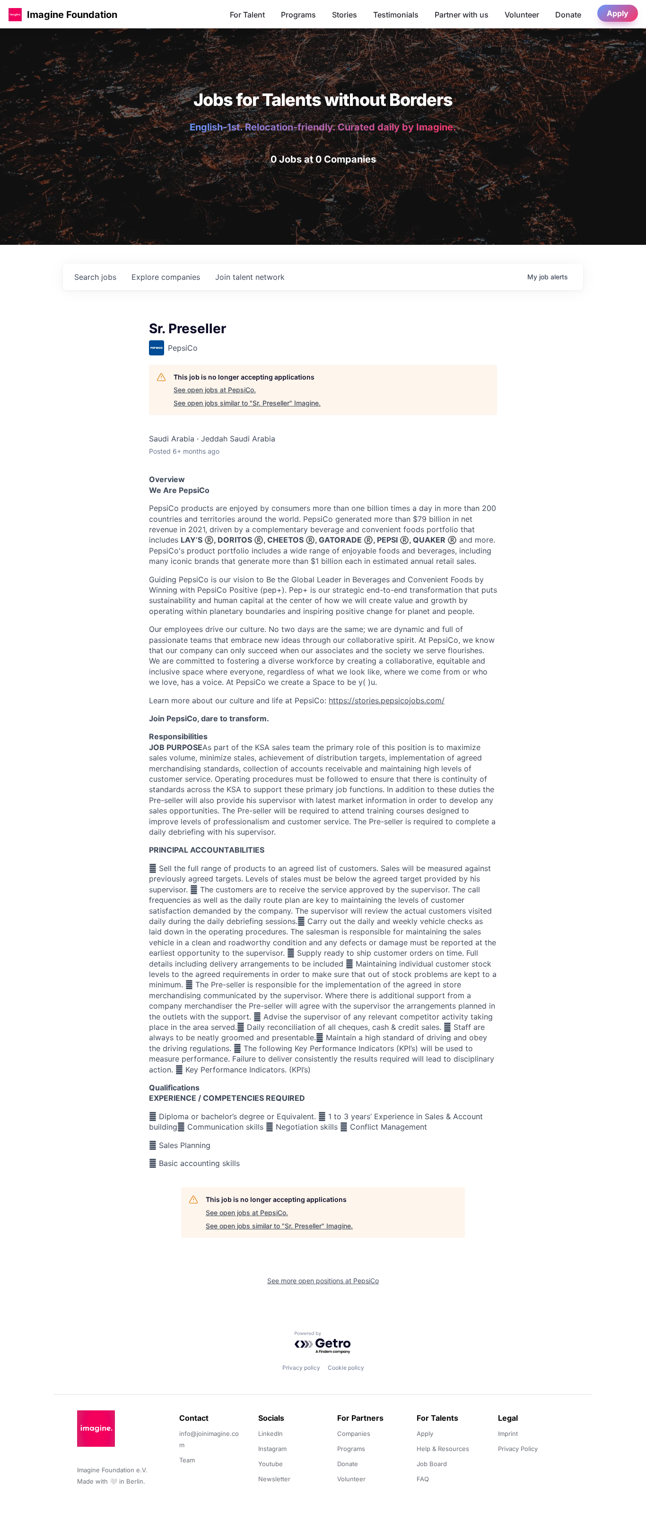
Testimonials (396, 14)
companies (165, 277)
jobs (95, 277)
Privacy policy (301, 1367)
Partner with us (462, 14)
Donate (568, 14)
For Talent (247, 14)
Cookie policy (346, 1367)
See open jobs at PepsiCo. (215, 390)
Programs (298, 14)
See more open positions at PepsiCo (323, 1281)
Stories (344, 14)
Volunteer (522, 14)
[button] (15, 14)
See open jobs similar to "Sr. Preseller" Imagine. (247, 403)
